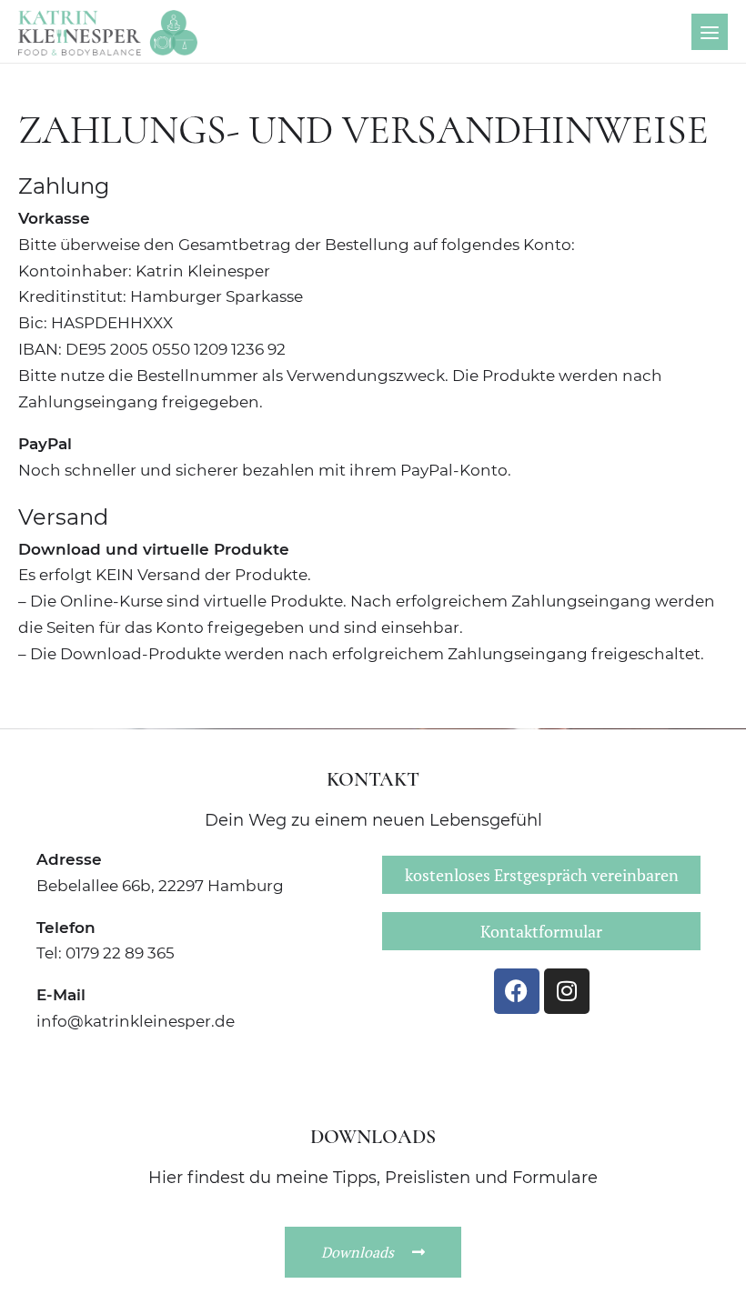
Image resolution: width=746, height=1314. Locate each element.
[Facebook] (516, 991)
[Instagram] (567, 991)
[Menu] (709, 32)
